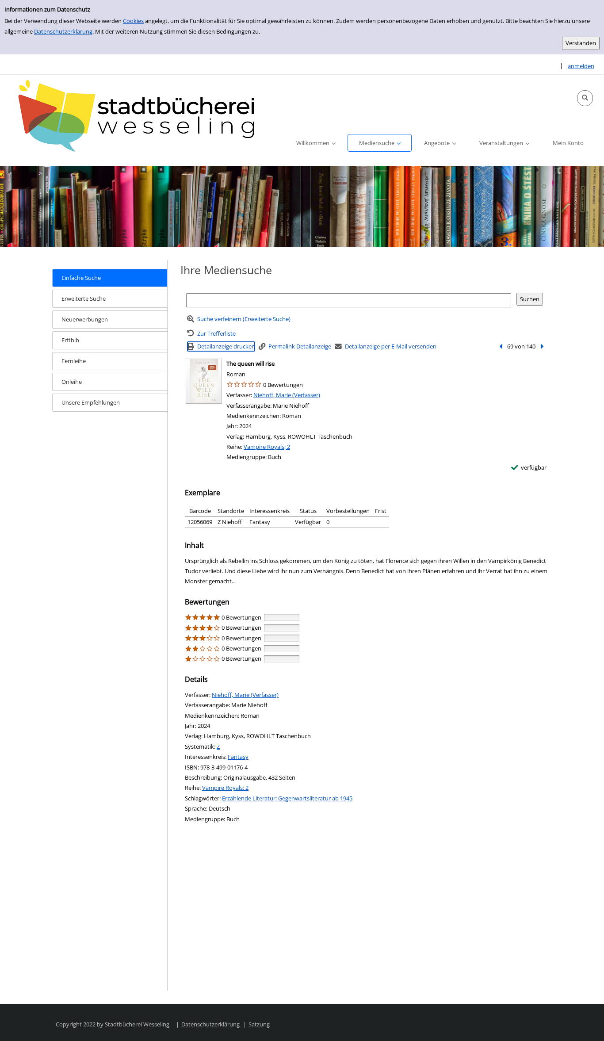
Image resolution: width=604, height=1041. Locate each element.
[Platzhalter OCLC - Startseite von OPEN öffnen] (141, 117)
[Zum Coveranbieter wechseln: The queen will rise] (204, 381)
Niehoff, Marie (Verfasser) (286, 395)
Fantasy (238, 757)
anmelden (581, 66)
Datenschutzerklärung (63, 31)
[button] (585, 98)
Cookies (133, 21)
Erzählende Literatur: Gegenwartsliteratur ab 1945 (287, 798)
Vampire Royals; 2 (267, 447)
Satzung (259, 1024)
